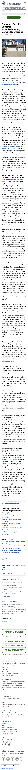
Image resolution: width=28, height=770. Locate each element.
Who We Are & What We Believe (13, 704)
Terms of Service (7, 740)
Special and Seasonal (9, 731)
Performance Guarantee (10, 698)
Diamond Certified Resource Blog (13, 681)
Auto (3, 725)
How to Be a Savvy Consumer (12, 686)
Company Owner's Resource (12, 713)
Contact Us (5, 706)
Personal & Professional (10, 729)
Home (4, 723)
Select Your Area (7, 573)
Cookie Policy (6, 744)
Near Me (5, 667)
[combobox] (15, 10)
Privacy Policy (7, 742)
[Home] (3, 3)
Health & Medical (8, 727)
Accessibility (6, 746)
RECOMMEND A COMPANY (14, 641)
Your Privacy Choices (12, 766)
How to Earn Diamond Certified (13, 715)
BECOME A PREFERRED (14, 632)
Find (13, 17)
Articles (4, 690)
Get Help (4, 621)
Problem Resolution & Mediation (13, 688)
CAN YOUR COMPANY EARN (14, 650)
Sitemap (5, 669)
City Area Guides (7, 733)
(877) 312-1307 (6, 755)
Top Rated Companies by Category (14, 663)
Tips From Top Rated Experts (12, 683)
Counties (5, 671)
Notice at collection (7, 768)
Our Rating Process (8, 665)
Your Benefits (6, 696)
